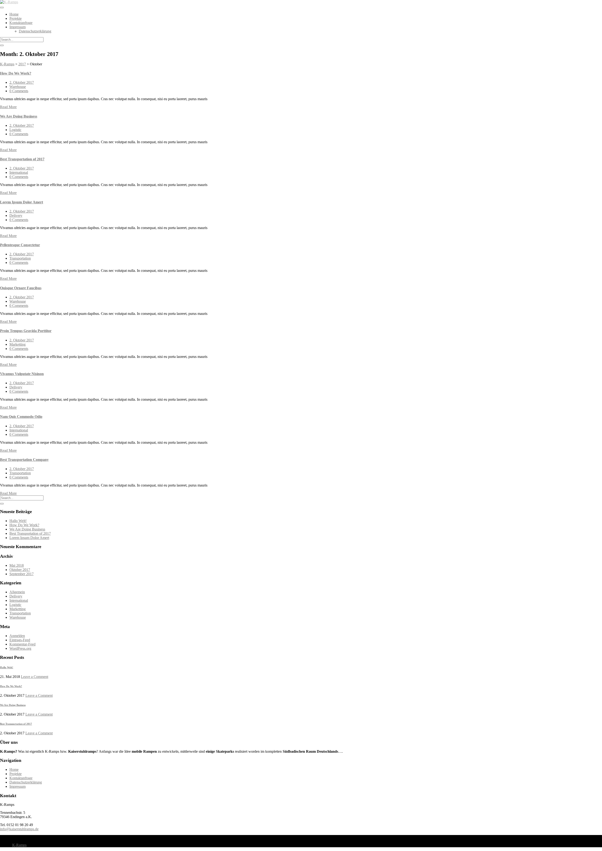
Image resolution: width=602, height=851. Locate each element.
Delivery (15, 216)
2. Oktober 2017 (21, 82)
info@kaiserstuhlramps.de (19, 829)
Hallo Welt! (18, 521)
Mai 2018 (16, 565)
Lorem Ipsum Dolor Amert (21, 202)
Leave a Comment (34, 677)
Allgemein (17, 592)
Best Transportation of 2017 (22, 159)
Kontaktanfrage (20, 23)
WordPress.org (20, 648)
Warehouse (17, 87)
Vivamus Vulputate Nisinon (22, 374)
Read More (8, 107)
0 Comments (18, 91)
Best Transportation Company (24, 460)
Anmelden (17, 636)
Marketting (17, 344)
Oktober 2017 (19, 570)
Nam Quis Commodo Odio (21, 417)
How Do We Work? (15, 73)
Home (14, 14)
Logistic (15, 130)
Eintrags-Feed (19, 640)
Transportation (20, 258)
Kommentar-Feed (22, 644)
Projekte (15, 18)
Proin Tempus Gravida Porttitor (25, 331)
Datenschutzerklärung (35, 31)
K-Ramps (19, 845)
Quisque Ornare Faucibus (20, 288)
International (18, 172)
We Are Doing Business (18, 116)
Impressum (17, 27)
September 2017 (21, 574)
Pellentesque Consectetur (20, 245)
